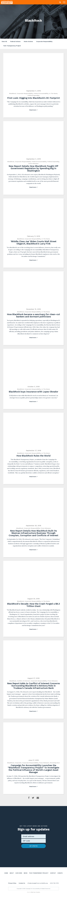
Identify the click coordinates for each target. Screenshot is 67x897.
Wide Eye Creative (35, 892)
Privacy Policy (12, 883)
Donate (60, 873)
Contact (53, 873)
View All (4, 41)
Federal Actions (15, 41)
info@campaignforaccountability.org (38, 883)
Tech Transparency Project (12, 46)
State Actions (28, 41)
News (25, 873)
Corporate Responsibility (44, 41)
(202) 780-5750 (54, 883)
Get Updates (33, 846)
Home (6, 873)
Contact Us (22, 883)
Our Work (18, 873)
